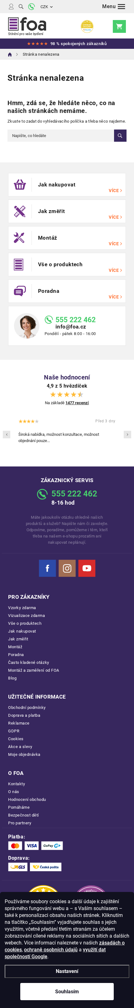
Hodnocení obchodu (27, 799)
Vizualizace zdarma (26, 615)
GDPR (13, 731)
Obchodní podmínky (27, 707)
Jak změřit (18, 639)
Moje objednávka (24, 754)
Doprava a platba (24, 715)
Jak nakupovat (22, 631)
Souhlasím (67, 992)
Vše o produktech (24, 623)
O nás (13, 791)
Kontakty (16, 783)
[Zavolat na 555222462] (31, 6)
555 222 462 (75, 320)
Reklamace (19, 723)
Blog (12, 678)
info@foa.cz (70, 327)
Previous (6, 434)
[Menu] (114, 6)
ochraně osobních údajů (51, 950)
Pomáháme (19, 807)
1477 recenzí (77, 402)
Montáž (15, 646)
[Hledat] (21, 6)
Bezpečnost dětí (23, 815)
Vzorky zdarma (22, 607)
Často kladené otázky (28, 662)
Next (127, 434)
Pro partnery (19, 823)
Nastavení (67, 971)
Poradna (16, 654)
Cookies (16, 738)
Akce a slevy (20, 746)
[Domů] (10, 54)
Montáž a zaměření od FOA (33, 670)
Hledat (120, 136)
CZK (44, 6)
